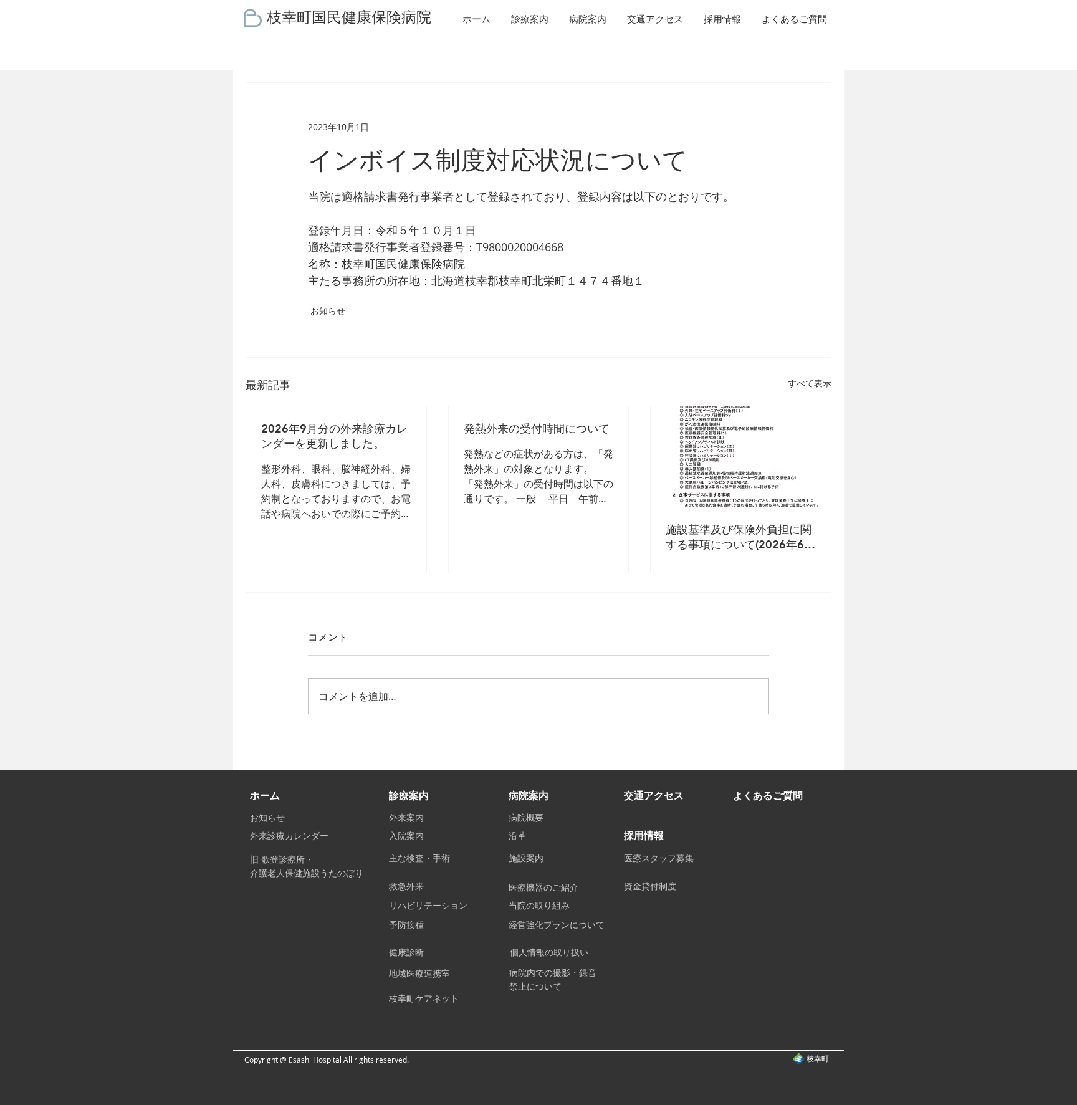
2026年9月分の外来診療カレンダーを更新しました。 (334, 436)
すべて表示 (809, 383)
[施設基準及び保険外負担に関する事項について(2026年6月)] (741, 456)
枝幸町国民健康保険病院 (349, 16)
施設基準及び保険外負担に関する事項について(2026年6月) (738, 537)
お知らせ (327, 311)
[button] (531, 19)
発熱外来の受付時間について (537, 428)
